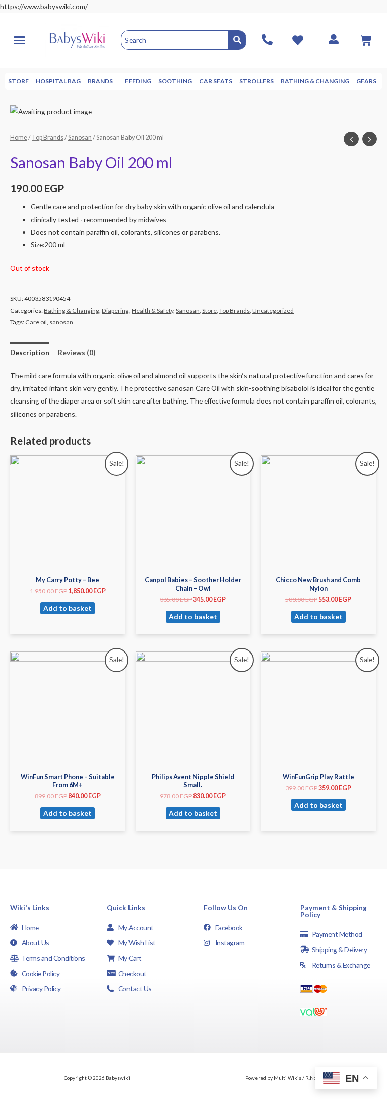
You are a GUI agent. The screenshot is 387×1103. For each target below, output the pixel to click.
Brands (100, 81)
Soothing (175, 81)
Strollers (256, 81)
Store (18, 81)
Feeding (138, 81)
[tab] (29, 352)
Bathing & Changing (315, 81)
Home (18, 137)
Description (29, 352)
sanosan (61, 322)
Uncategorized (273, 310)
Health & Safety (152, 310)
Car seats (215, 81)
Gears (366, 81)
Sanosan (80, 137)
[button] (19, 39)
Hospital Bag (58, 81)
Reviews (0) (76, 352)
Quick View (67, 563)
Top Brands (47, 137)
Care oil (36, 322)
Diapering (115, 310)
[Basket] (366, 40)
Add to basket (67, 608)
